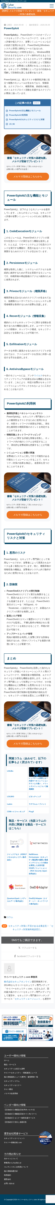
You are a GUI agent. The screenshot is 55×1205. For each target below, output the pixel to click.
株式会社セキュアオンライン (18, 982)
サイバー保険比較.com (13, 1142)
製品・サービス (10, 1065)
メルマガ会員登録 (11, 1093)
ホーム (6, 1060)
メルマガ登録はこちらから (27, 176)
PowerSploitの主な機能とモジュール (23, 110)
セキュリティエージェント (27, 999)
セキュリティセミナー (12, 1085)
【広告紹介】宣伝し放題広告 (15, 1122)
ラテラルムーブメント (37, 804)
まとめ (10, 124)
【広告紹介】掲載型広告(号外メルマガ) (19, 1110)
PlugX (31, 812)
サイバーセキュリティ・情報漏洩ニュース (20, 1073)
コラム (10, 917)
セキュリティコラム (12, 1081)
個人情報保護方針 (11, 1171)
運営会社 (7, 1179)
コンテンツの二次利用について (16, 1167)
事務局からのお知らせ (12, 1163)
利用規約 (7, 1175)
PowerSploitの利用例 (17, 115)
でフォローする (29, 948)
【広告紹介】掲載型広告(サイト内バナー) (20, 1114)
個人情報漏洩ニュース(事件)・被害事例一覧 (21, 1077)
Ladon (9, 804)
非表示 (36, 103)
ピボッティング (35, 797)
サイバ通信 (8, 1089)
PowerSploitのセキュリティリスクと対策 (25, 119)
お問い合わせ (9, 1183)
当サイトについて (11, 1159)
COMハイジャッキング (16, 812)
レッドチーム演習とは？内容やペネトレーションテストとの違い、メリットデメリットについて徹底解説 (38, 783)
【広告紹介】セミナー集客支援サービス (19, 1118)
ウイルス (38, 375)
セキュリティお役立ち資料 (14, 1069)
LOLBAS (10, 797)
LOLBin (10, 771)
